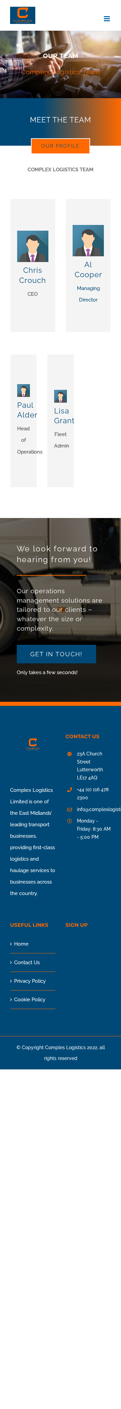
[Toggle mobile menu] (107, 18)
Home (21, 944)
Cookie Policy (29, 1000)
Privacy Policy (30, 981)
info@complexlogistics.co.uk (94, 809)
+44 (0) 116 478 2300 (93, 793)
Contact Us (27, 962)
